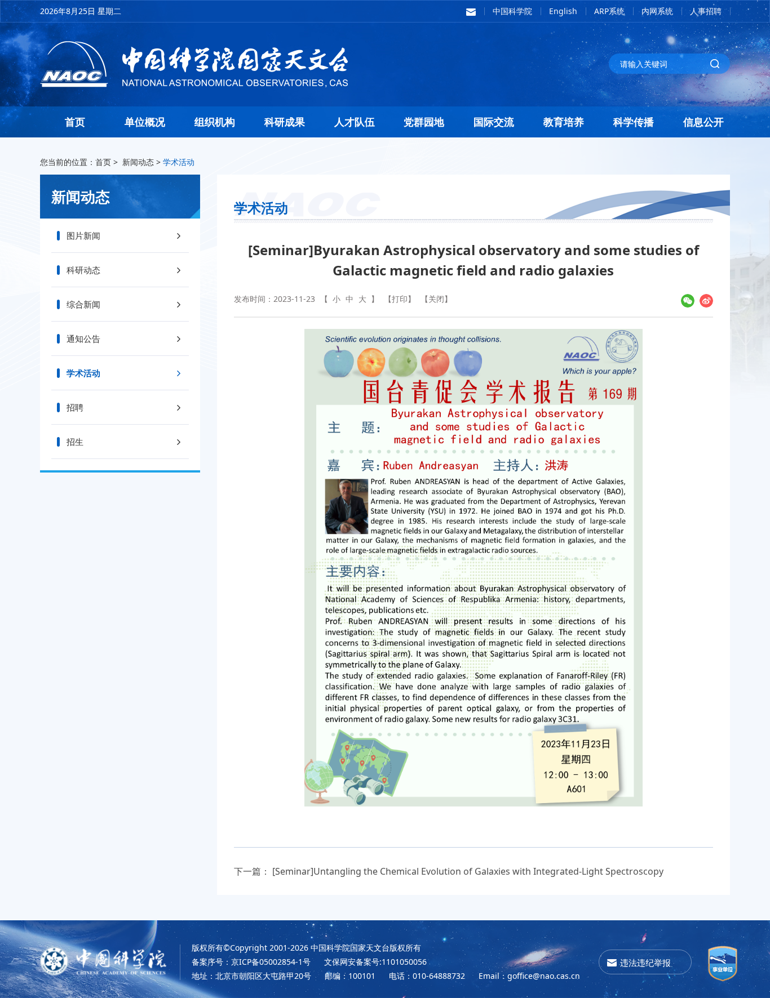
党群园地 (424, 121)
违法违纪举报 (645, 962)
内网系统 (657, 11)
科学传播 (633, 121)
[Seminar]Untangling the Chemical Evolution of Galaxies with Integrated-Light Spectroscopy (467, 871)
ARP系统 (609, 11)
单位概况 (145, 121)
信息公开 (703, 121)
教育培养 (563, 121)
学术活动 (178, 162)
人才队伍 (354, 121)
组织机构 (214, 121)
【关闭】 (436, 298)
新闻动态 (138, 162)
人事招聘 (706, 11)
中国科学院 (512, 11)
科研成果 (284, 121)
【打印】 (399, 298)
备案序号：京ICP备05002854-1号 (251, 961)
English (563, 11)
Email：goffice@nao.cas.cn (529, 975)
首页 (75, 121)
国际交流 (493, 121)
